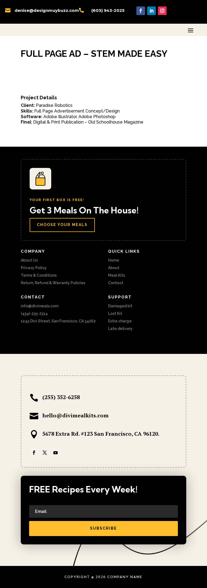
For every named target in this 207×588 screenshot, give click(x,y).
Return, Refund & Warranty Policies (53, 283)
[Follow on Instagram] (162, 10)
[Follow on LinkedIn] (151, 10)
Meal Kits (116, 275)
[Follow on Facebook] (140, 10)
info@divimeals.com (39, 306)
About (113, 268)
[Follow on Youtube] (55, 452)
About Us (29, 260)
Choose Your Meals (62, 225)
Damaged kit (120, 306)
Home (113, 260)
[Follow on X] (44, 452)
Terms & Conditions (39, 275)
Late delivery (120, 328)
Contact (115, 283)
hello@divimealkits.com (75, 415)
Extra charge (120, 321)
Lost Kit (115, 313)
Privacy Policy (34, 268)
